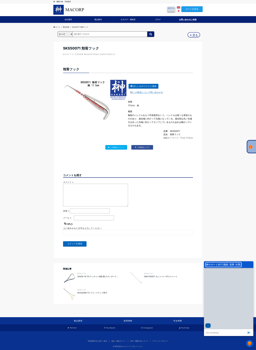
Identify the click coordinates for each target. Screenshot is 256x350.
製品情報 (80, 54)
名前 (66, 210)
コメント (68, 182)
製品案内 (98, 19)
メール (67, 217)
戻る (195, 35)
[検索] (150, 34)
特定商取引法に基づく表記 (97, 341)
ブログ (158, 19)
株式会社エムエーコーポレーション (129, 346)
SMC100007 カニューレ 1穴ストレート (160, 276)
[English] (178, 8)
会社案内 (68, 19)
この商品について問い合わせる (148, 92)
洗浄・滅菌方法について (139, 341)
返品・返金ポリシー (118, 341)
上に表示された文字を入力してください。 (83, 228)
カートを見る (192, 9)
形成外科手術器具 (106, 54)
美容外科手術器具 (92, 54)
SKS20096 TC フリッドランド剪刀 (93, 293)
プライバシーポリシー (160, 341)
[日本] (178, 11)
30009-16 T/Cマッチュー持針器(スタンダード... (97, 276)
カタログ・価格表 (128, 19)
